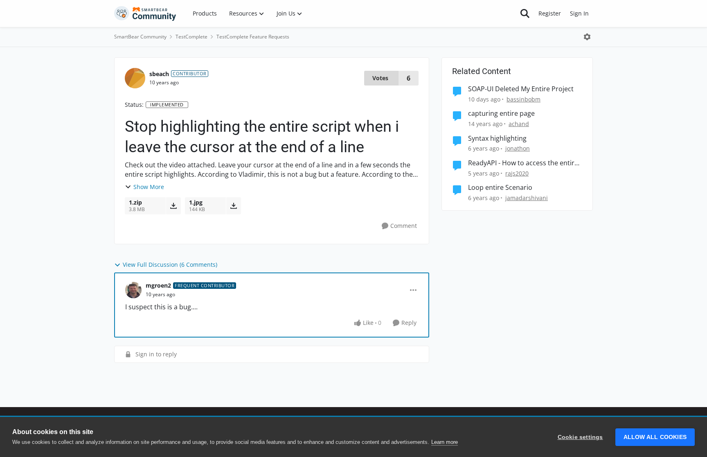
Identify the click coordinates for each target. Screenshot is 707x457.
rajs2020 (517, 173)
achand (519, 124)
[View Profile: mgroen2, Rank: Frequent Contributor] (133, 290)
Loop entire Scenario (500, 187)
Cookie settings (580, 437)
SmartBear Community (140, 36)
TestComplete (191, 36)
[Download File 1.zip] (173, 205)
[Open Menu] (587, 37)
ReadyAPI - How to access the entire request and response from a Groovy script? (523, 163)
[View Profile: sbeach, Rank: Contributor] (135, 78)
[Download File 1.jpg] (233, 205)
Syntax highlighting (497, 138)
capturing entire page (501, 113)
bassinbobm (523, 99)
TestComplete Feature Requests (252, 36)
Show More (148, 187)
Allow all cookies (655, 437)
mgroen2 (158, 285)
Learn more (444, 442)
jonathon (517, 148)
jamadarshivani (526, 198)
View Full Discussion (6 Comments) (170, 264)
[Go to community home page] (145, 13)
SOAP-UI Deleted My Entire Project (521, 89)
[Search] (525, 13)
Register (549, 13)
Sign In (579, 13)
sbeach (159, 74)
